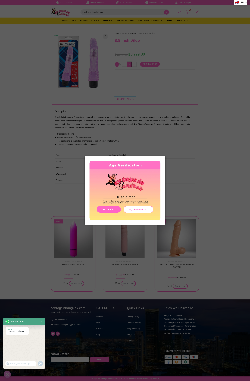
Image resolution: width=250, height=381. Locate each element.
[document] (125, 190)
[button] (138, 209)
